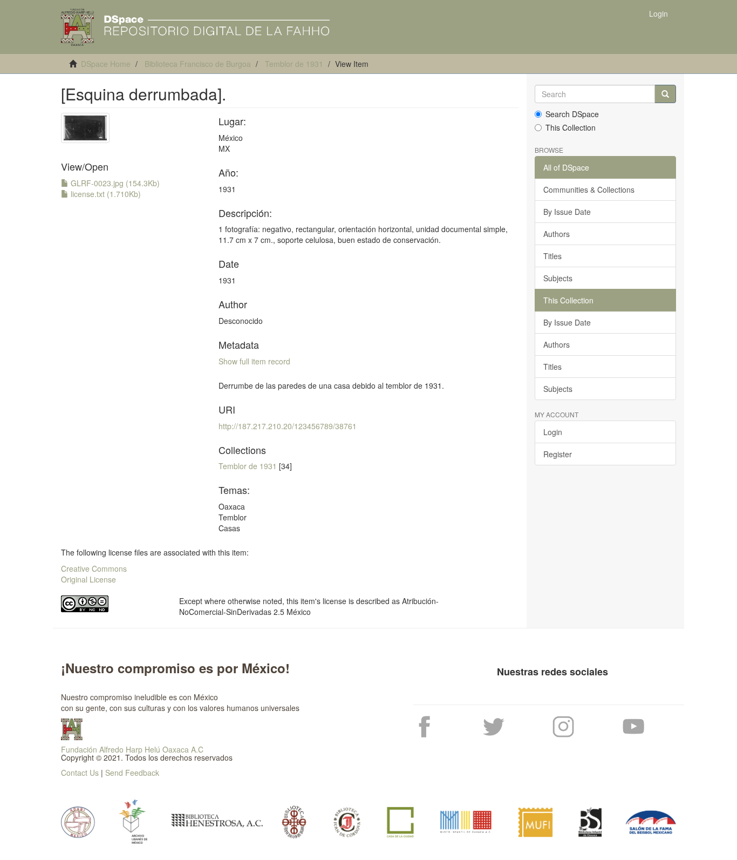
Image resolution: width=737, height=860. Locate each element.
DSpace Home (106, 63)
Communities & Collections (588, 189)
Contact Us (80, 772)
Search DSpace (572, 114)
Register (557, 454)
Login (552, 431)
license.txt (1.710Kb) (105, 193)
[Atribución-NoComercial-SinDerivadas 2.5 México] (112, 603)
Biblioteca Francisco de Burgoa (198, 63)
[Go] (665, 94)
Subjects (557, 278)
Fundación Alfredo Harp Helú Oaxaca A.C (132, 749)
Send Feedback (132, 772)
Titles (552, 255)
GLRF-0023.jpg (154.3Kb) (114, 183)
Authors (556, 233)
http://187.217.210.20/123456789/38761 (288, 426)
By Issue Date (567, 211)
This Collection (570, 127)
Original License (88, 579)
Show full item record (254, 361)
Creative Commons (94, 568)
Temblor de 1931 (294, 63)
